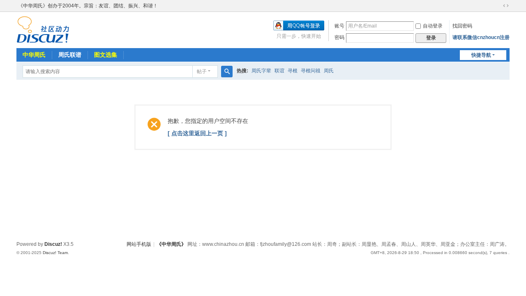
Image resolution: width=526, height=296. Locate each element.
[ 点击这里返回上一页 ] (197, 133)
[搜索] (227, 71)
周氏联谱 (69, 54)
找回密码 (462, 26)
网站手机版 (139, 244)
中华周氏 (34, 54)
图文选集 (105, 54)
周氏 (329, 71)
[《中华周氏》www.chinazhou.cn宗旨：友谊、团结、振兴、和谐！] (42, 29)
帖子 (202, 71)
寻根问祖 (311, 71)
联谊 (279, 71)
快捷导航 (481, 55)
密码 (339, 37)
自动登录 (433, 26)
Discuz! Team (55, 252)
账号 (339, 26)
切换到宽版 (506, 5)
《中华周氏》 (171, 244)
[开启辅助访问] (498, 5)
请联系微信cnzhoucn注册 (481, 37)
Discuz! (53, 244)
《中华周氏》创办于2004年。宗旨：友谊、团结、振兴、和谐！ (88, 6)
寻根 (293, 71)
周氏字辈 (261, 71)
